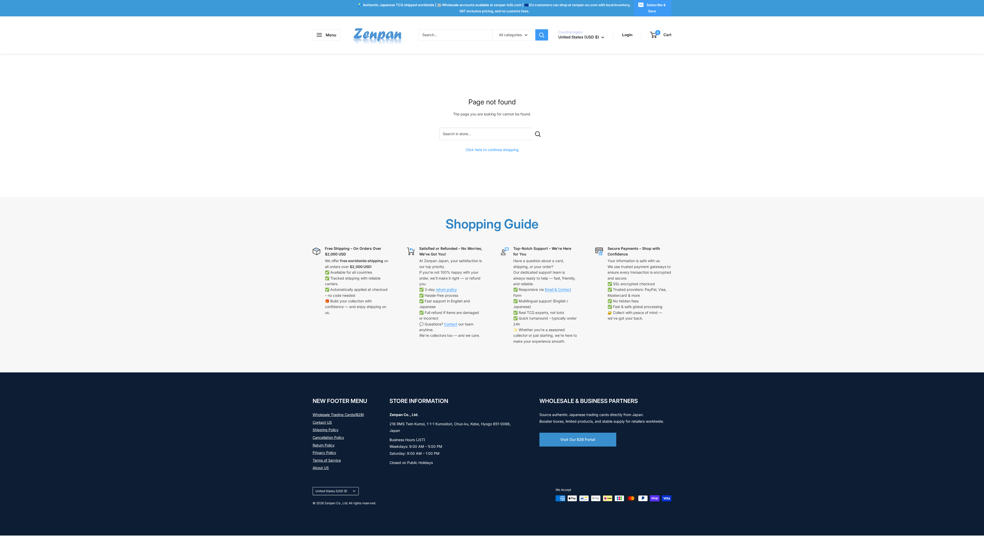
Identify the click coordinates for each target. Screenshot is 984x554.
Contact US (322, 422)
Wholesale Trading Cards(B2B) (338, 414)
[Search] (541, 35)
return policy (446, 289)
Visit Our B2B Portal (577, 439)
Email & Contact (558, 289)
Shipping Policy (326, 430)
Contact (450, 324)
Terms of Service (327, 460)
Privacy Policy (324, 452)
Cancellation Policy (328, 437)
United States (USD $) (331, 491)
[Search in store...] (538, 134)
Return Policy (324, 445)
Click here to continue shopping (492, 149)
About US (321, 468)
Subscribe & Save (656, 8)
